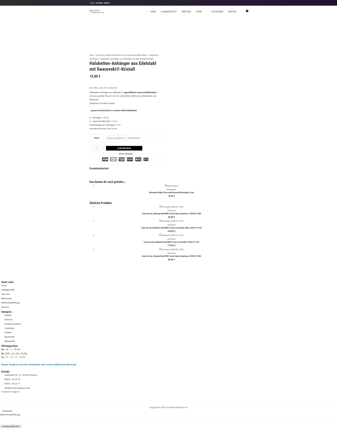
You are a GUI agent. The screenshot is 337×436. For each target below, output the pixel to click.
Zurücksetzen (134, 138)
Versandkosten (110, 88)
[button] (203, 11)
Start (92, 55)
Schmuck (100, 55)
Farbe (96, 138)
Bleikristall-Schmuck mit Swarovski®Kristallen (126, 55)
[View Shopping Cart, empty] (245, 11)
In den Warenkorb (124, 148)
